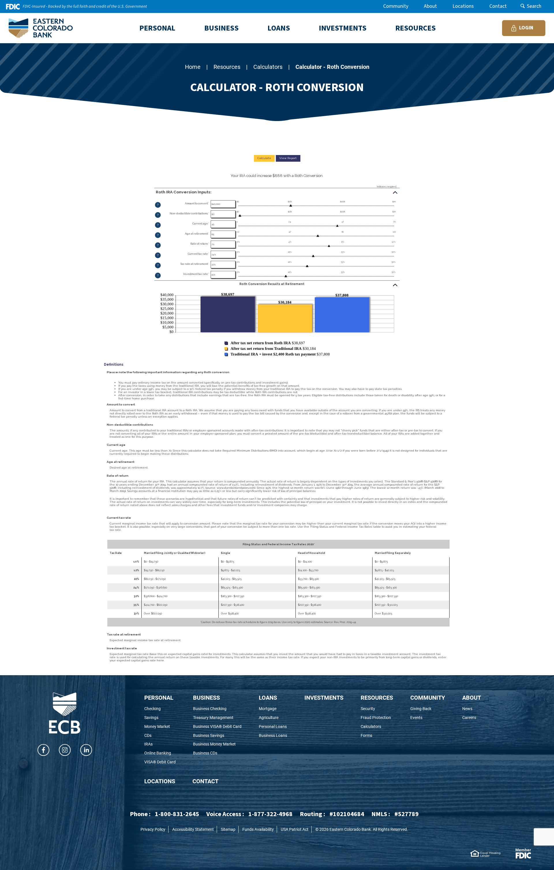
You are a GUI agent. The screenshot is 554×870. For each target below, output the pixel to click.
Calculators (267, 66)
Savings (159, 717)
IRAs (156, 744)
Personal (158, 697)
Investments (323, 697)
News (471, 708)
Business (206, 697)
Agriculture (273, 717)
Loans (268, 697)
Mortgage (273, 708)
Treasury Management (217, 717)
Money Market (160, 726)
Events (426, 717)
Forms (376, 735)
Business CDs (213, 753)
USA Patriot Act (294, 829)
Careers (471, 717)
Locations (463, 6)
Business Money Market (217, 744)
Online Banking (160, 753)
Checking (160, 708)
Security (377, 708)
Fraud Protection (377, 717)
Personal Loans (273, 726)
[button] (277, 192)
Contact (498, 6)
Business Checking (217, 708)
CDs (155, 735)
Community (395, 6)
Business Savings (216, 735)
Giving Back (427, 708)
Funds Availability (258, 829)
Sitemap (228, 829)
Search (534, 6)
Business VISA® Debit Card (217, 726)
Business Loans (273, 735)
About (430, 6)
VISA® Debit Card (160, 762)
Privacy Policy (153, 829)
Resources (227, 66)
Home (193, 66)
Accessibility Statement (193, 829)
